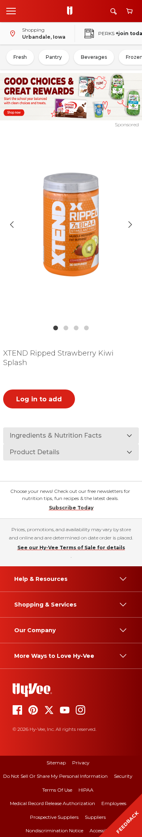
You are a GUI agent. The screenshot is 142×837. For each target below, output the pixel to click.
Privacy (81, 763)
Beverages (94, 57)
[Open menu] (11, 10)
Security (123, 776)
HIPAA (85, 790)
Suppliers (95, 817)
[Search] (113, 11)
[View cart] (129, 11)
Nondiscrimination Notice (54, 830)
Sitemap (56, 763)
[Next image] (130, 224)
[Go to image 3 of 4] (76, 328)
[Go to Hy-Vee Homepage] (72, 11)
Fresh (20, 57)
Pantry (54, 57)
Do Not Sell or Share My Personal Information (55, 776)
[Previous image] (12, 224)
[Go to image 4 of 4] (86, 328)
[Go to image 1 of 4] (55, 328)
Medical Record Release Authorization (52, 803)
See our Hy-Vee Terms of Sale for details (71, 548)
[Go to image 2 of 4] (66, 328)
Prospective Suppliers (54, 817)
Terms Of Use (57, 790)
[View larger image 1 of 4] (71, 224)
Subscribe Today (71, 508)
